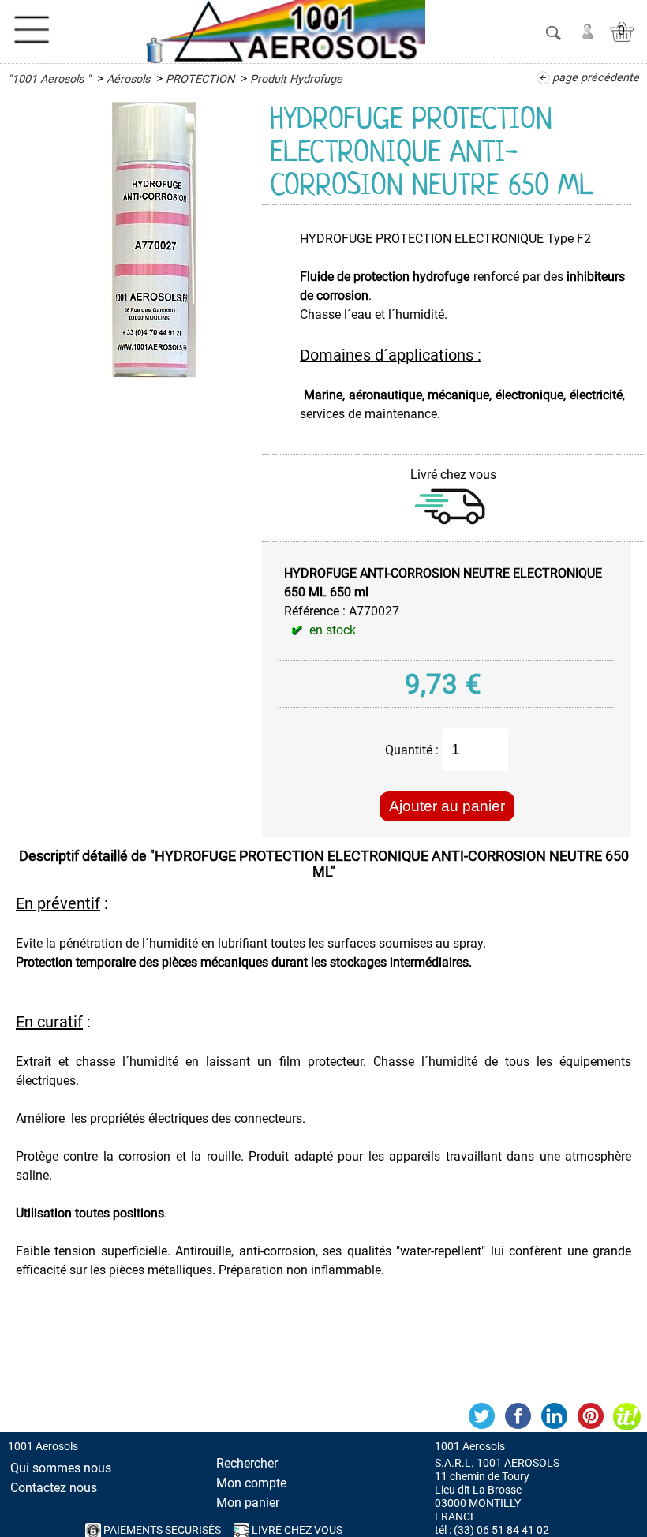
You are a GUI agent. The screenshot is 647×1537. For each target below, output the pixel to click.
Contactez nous (53, 1487)
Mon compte (251, 1482)
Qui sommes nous (60, 1467)
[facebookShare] (517, 1416)
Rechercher (247, 1463)
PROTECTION (200, 79)
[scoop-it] (626, 1416)
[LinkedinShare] (554, 1416)
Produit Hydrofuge (296, 79)
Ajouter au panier (447, 806)
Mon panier (247, 1502)
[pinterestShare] (590, 1416)
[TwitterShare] (481, 1416)
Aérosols (128, 79)
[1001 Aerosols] (282, 31)
